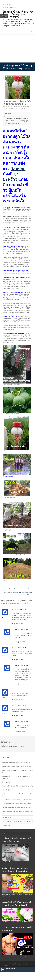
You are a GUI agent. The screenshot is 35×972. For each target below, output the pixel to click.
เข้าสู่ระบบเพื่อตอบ (18, 623)
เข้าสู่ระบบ (8, 746)
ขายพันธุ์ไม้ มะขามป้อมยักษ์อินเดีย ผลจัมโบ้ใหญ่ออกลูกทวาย (17, 770)
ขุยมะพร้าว (22, 108)
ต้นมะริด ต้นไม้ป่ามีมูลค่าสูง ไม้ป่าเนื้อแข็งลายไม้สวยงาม (16, 786)
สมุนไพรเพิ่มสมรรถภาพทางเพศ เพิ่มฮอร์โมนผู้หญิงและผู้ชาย (17, 811)
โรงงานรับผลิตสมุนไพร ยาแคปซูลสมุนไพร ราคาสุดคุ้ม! (16, 821)
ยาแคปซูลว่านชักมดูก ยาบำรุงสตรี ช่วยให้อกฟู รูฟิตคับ (16, 803)
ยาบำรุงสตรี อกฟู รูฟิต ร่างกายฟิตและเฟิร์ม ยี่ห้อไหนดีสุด (16, 799)
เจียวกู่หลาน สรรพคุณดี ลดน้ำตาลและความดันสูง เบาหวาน (18, 593)
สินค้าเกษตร (14, 108)
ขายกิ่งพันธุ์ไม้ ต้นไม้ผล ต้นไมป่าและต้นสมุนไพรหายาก (16, 766)
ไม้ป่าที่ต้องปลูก (6, 825)
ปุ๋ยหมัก (4, 216)
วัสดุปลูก (18, 168)
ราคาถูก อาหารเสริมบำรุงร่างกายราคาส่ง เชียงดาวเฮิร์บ (16, 807)
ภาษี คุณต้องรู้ (5, 790)
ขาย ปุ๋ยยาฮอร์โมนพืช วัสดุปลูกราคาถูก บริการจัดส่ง (15, 762)
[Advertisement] (17, 48)
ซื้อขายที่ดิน (5, 782)
